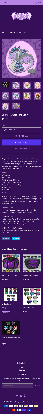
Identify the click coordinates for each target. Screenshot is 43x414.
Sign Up (37, 386)
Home (4, 32)
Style (3, 125)
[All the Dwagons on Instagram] (25, 396)
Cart (39, 3)
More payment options (21, 148)
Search (21, 367)
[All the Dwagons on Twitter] (17, 396)
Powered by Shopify (30, 402)
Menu (6, 3)
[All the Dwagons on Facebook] (21, 396)
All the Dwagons (15, 402)
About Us (21, 370)
